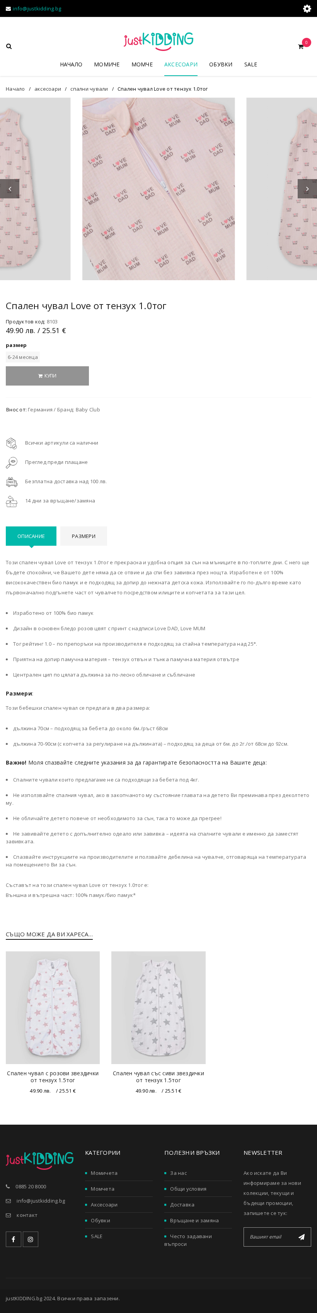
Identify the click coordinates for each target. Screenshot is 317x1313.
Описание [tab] (31, 536)
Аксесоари (104, 1204)
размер (16, 345)
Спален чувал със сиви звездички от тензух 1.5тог (158, 1076)
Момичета (104, 1172)
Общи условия (188, 1188)
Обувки (100, 1220)
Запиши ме (301, 1237)
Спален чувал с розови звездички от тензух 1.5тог (53, 1076)
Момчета (102, 1188)
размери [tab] (83, 536)
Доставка (182, 1204)
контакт (27, 1214)
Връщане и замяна (194, 1220)
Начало (15, 88)
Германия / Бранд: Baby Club (64, 409)
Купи (50, 375)
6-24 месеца (23, 357)
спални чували (89, 88)
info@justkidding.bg (37, 8)
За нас (178, 1172)
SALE (96, 1236)
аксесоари (47, 88)
